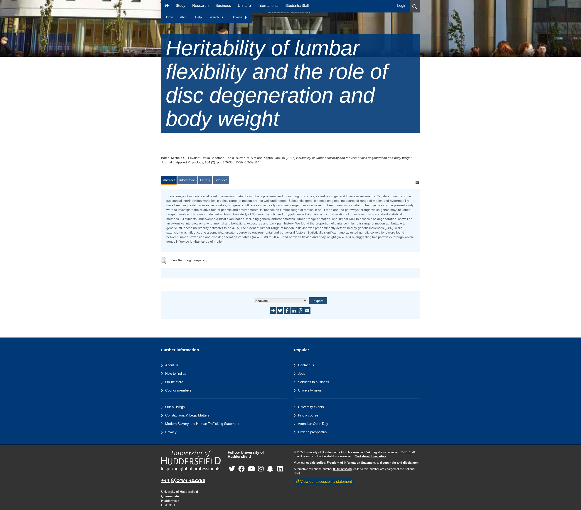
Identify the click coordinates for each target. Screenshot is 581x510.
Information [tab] (187, 180)
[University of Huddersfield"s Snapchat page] (271, 469)
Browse (237, 17)
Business (223, 5)
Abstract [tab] (169, 180)
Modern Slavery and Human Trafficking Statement (202, 424)
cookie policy (315, 462)
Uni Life (244, 5)
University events (311, 407)
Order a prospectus (312, 432)
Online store (174, 382)
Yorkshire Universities (370, 456)
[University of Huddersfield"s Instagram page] (261, 469)
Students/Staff (297, 5)
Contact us (306, 365)
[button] (415, 6)
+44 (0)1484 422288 (183, 480)
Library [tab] (205, 180)
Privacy (171, 432)
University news (310, 390)
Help (198, 17)
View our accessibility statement (325, 481)
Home (169, 17)
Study (180, 5)
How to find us (175, 373)
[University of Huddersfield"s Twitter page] (232, 469)
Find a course (308, 415)
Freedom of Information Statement (351, 462)
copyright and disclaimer (400, 462)
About (184, 17)
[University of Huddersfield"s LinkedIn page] (280, 469)
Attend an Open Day (313, 424)
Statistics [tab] (221, 180)
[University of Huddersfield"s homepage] (191, 461)
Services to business (313, 382)
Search (214, 17)
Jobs (301, 373)
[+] (417, 182)
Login (401, 5)
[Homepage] (166, 6)
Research (200, 5)
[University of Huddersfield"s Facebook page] (241, 469)
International (268, 5)
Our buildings (175, 407)
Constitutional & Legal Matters (187, 415)
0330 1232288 (342, 469)
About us (171, 365)
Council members (178, 390)
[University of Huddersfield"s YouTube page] (251, 469)
